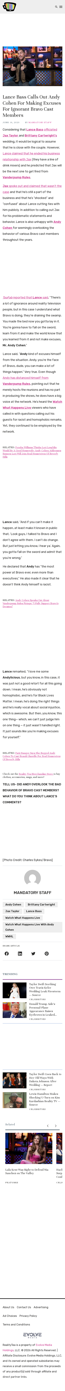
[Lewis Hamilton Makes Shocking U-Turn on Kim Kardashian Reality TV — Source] (14, 1100)
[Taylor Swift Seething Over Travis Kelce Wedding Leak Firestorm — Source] (14, 990)
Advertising (41, 1307)
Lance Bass (34, 911)
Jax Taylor (12, 911)
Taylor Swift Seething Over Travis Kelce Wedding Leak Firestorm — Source (44, 989)
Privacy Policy (28, 1315)
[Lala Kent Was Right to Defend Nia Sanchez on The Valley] (28, 1148)
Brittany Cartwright (41, 904)
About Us (8, 1307)
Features (11, 1182)
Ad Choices (10, 1315)
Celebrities (37, 999)
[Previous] (48, 1126)
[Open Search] (56, 6)
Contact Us (24, 1307)
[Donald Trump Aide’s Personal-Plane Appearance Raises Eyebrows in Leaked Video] (14, 1010)
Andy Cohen (13, 904)
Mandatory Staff (40, 122)
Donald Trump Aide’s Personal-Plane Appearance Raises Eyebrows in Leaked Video (42, 1009)
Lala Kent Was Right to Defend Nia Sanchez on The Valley (26, 1171)
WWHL (9, 936)
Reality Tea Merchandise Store (36, 773)
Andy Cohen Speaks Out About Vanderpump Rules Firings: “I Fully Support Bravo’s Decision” (30, 603)
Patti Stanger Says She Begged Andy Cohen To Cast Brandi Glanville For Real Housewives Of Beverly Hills (31, 756)
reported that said (25, 297)
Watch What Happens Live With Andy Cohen (29, 927)
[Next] (56, 1126)
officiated (50, 129)
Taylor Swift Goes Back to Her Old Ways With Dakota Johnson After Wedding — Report (45, 1079)
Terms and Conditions (16, 1324)
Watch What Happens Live (22, 917)
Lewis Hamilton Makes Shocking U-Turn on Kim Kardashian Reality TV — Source (44, 1099)
